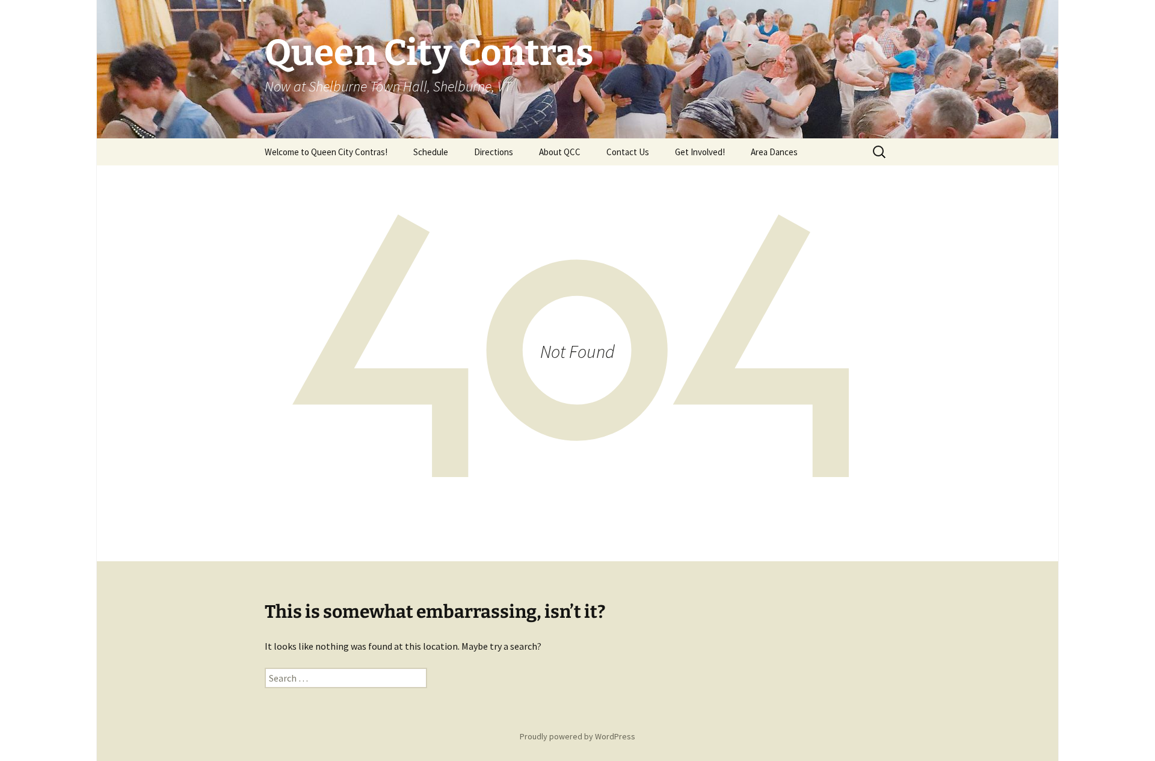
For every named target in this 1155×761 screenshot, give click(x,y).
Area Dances (774, 152)
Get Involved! (700, 152)
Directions (493, 152)
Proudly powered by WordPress (577, 736)
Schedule (430, 152)
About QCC (560, 152)
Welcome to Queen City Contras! (326, 152)
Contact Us (627, 152)
